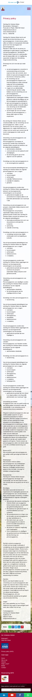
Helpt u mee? (5, 664)
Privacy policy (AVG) (7, 651)
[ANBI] (4, 645)
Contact (3, 667)
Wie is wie (4, 660)
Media (3, 665)
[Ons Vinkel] (20, 2)
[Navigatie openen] (29, 9)
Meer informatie (16, 690)
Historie (3, 662)
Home (3, 658)
